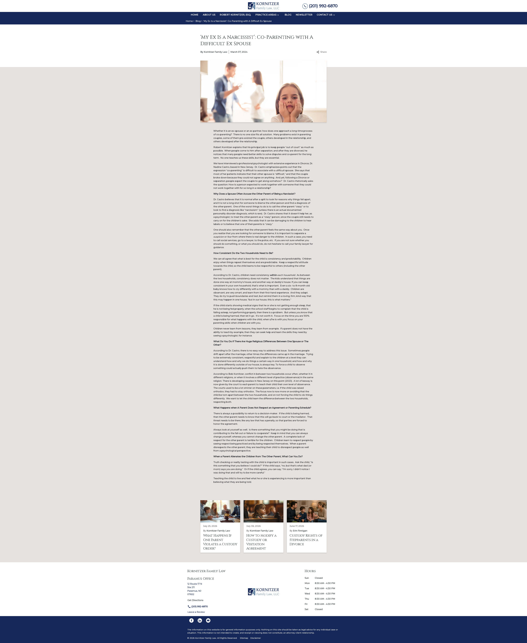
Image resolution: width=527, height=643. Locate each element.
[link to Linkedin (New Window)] (200, 620)
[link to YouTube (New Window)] (208, 620)
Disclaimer (255, 638)
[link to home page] (263, 6)
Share (323, 52)
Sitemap (244, 638)
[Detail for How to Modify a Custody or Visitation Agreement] (265, 526)
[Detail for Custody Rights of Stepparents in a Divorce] (308, 526)
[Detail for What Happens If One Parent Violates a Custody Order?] (222, 526)
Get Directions (195, 600)
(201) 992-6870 (199, 606)
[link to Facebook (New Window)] (191, 620)
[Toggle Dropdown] (278, 15)
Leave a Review (196, 612)
